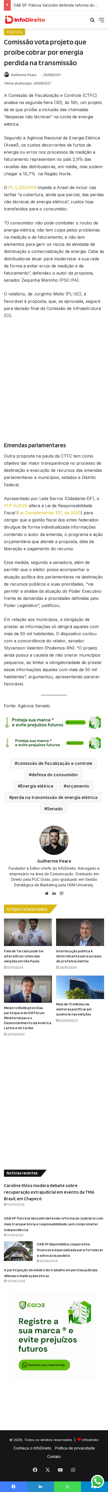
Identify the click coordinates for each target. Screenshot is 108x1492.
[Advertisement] (54, 382)
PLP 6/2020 (16, 505)
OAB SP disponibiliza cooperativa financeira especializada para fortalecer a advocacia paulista (70, 1250)
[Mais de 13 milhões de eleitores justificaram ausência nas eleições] (80, 987)
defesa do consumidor (54, 774)
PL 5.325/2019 (22, 187)
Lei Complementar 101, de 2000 (49, 512)
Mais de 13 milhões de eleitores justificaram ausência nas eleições (73, 1009)
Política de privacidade (75, 1448)
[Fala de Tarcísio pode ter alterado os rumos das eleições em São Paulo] (28, 932)
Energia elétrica (36, 786)
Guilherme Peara (23, 75)
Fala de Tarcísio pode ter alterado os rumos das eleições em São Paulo (24, 956)
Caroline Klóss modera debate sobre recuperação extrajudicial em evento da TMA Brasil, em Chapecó (49, 1192)
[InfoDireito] (25, 20)
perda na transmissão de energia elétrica (55, 797)
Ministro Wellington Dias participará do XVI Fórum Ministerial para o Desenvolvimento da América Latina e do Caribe (27, 1018)
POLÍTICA (14, 32)
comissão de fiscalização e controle (54, 763)
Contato (54, 1456)
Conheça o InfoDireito (32, 1448)
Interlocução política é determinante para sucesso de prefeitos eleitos (78, 956)
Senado (55, 808)
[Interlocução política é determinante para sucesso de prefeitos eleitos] (80, 932)
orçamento (77, 786)
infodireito (90, 1440)
